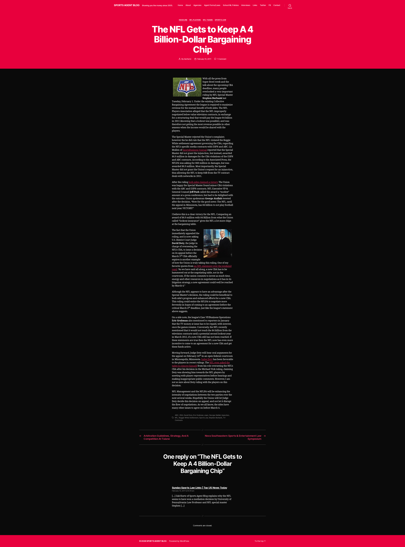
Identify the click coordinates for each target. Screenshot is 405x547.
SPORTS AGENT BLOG (126, 5)
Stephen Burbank (215, 418)
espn (206, 415)
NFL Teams (208, 20)
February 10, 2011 (204, 59)
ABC (176, 415)
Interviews (245, 5)
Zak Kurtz (187, 59)
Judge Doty (207, 359)
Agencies (197, 5)
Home (180, 5)
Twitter (263, 5)
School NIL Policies (231, 5)
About (188, 5)
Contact (276, 5)
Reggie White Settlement (188, 418)
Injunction (225, 415)
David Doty (188, 415)
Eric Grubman (198, 415)
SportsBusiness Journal (195, 150)
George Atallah (215, 415)
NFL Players (195, 20)
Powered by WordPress (179, 541)
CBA (181, 415)
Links (255, 5)
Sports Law (220, 20)
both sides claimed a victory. (203, 182)
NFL (176, 418)
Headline (183, 20)
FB (270, 5)
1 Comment (221, 59)
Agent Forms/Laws (212, 5)
